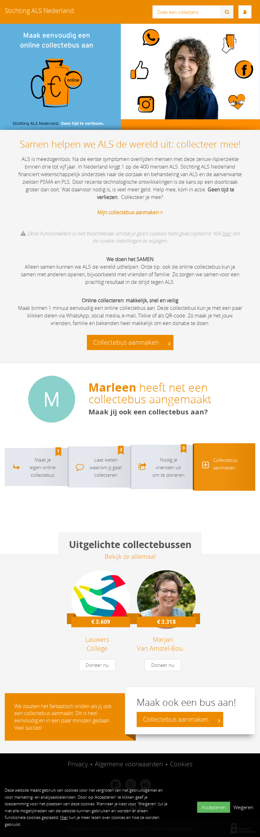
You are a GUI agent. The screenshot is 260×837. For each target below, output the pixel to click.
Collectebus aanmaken (126, 342)
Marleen (112, 387)
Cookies (181, 764)
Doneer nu (97, 665)
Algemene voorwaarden (129, 764)
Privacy (78, 764)
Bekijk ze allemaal (130, 556)
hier (226, 233)
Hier (64, 817)
